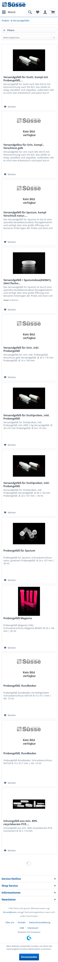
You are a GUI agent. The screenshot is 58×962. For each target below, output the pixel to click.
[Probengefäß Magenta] (29, 601)
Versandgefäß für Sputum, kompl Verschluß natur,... (24, 214)
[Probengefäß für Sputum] (29, 533)
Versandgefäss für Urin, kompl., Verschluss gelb (23, 146)
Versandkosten (9, 912)
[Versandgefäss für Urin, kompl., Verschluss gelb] (29, 127)
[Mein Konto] (45, 12)
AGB (22, 927)
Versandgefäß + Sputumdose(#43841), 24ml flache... (27, 281)
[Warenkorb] (53, 12)
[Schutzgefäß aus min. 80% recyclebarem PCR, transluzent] (29, 804)
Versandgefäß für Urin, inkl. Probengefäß (21, 349)
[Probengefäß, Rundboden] (29, 668)
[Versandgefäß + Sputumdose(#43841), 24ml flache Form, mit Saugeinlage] (29, 263)
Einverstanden (29, 956)
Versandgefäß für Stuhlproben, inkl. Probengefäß (26, 417)
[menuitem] (8, 12)
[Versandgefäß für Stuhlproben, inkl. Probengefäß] (29, 398)
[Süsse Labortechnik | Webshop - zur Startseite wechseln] (14, 4)
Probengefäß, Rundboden (19, 685)
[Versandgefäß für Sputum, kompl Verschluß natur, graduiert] (29, 195)
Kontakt (21, 922)
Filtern (10, 30)
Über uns (9, 922)
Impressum (32, 927)
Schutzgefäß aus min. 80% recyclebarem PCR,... (20, 822)
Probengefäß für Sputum (19, 550)
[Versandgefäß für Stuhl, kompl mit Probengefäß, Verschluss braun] (29, 60)
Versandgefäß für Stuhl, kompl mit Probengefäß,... (25, 79)
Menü (11, 12)
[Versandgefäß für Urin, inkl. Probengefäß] (29, 330)
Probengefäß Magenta (17, 618)
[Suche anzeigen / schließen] (29, 12)
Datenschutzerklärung (39, 922)
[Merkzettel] (37, 12)
